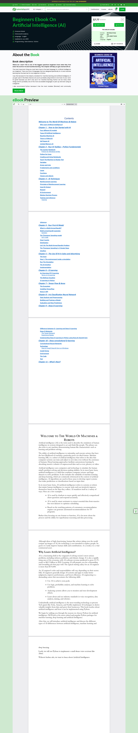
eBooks (110, 9)
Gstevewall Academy (21, 34)
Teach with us (105, 4)
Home (16, 4)
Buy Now (120, 25)
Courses (103, 9)
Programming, (19, 41)
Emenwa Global (20, 31)
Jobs (35, 4)
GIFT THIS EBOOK (118, 44)
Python (36, 41)
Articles (60, 4)
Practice (52, 4)
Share (98, 44)
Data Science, (29, 41)
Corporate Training (70, 4)
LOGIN (122, 9)
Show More (18, 91)
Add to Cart (100, 25)
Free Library (43, 4)
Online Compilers (25, 4)
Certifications (95, 9)
